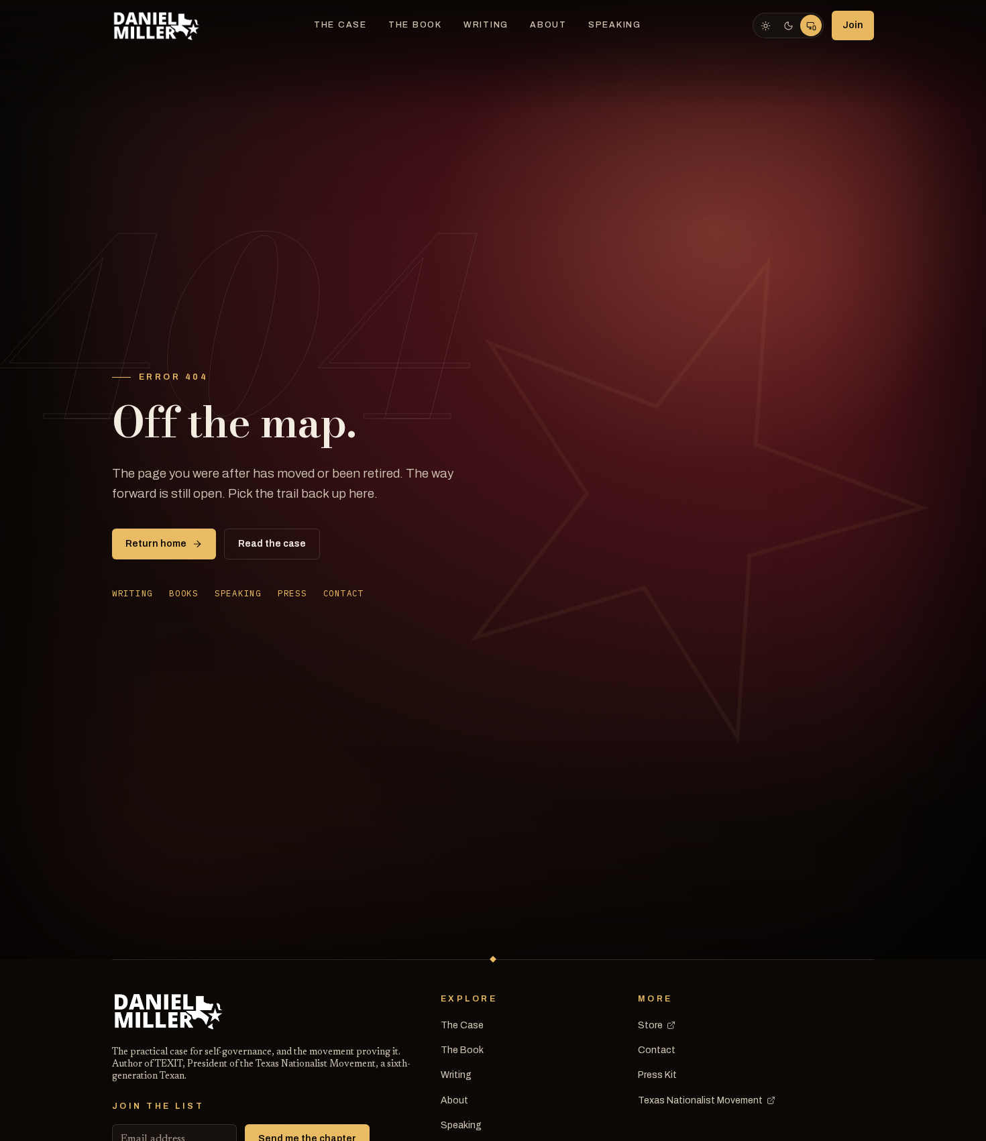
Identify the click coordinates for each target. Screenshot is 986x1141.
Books (184, 593)
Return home (155, 544)
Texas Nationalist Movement (700, 1100)
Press (292, 593)
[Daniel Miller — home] (157, 25)
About (548, 25)
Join (852, 25)
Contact (343, 593)
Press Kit (657, 1075)
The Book (415, 25)
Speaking (614, 25)
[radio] (765, 25)
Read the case (272, 544)
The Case (340, 25)
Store (650, 1025)
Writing (485, 25)
